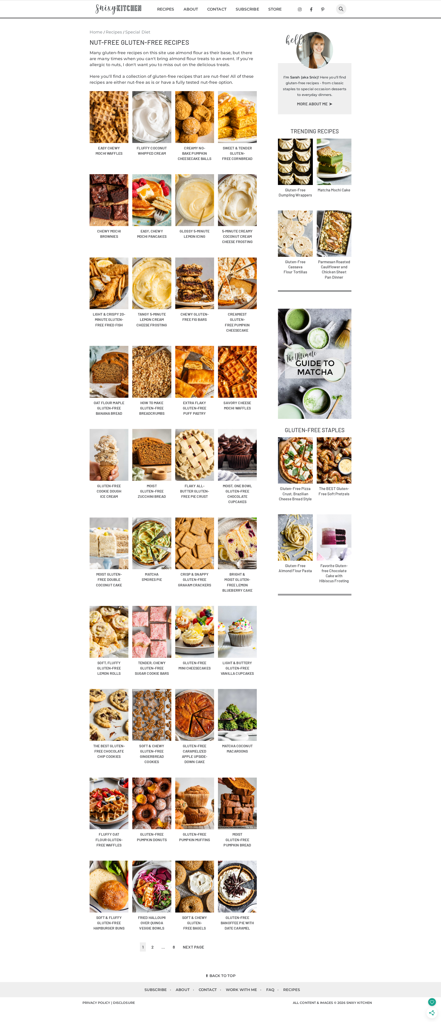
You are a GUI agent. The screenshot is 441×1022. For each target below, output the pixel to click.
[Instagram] (300, 9)
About (191, 9)
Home (96, 32)
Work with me (241, 990)
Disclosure (124, 1003)
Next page (193, 946)
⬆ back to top (220, 976)
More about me (313, 103)
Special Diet (137, 32)
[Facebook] (311, 9)
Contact (216, 9)
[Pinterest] (323, 9)
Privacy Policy (96, 1003)
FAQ (270, 990)
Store (275, 9)
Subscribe (247, 9)
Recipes (165, 9)
